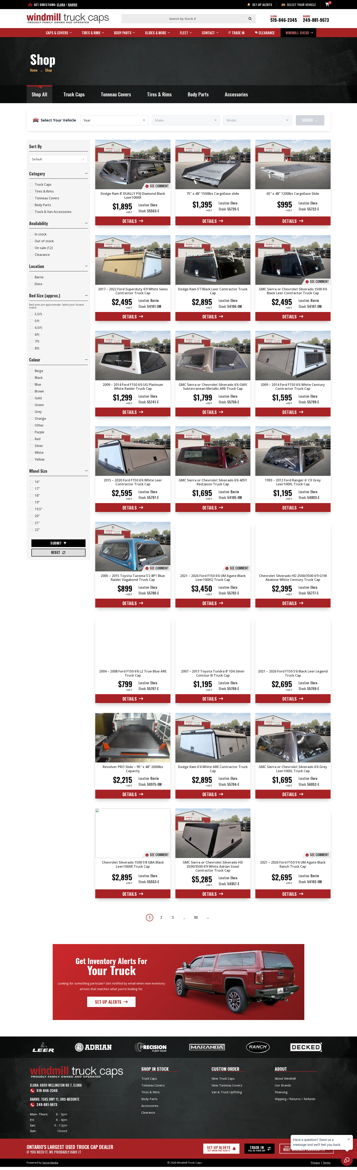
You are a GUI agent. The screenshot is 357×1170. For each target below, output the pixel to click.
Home (34, 70)
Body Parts (198, 94)
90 (196, 917)
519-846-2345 (283, 20)
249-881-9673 (316, 20)
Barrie (72, 4)
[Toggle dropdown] (72, 32)
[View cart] (327, 4)
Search (310, 120)
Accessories (236, 94)
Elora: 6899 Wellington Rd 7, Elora (56, 1085)
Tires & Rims (159, 94)
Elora (61, 4)
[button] (58, 173)
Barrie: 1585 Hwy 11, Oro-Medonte (54, 1099)
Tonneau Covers (116, 94)
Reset (55, 552)
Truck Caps (74, 94)
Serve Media (50, 1162)
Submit (56, 543)
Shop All (39, 94)
